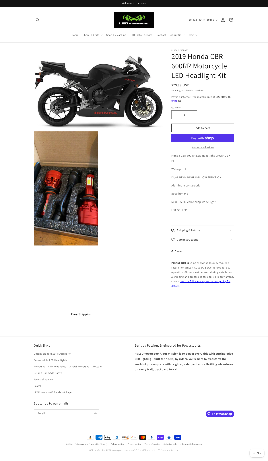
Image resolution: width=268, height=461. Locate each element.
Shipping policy (171, 444)
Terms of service (152, 444)
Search (38, 386)
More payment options (203, 147)
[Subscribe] (95, 413)
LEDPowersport (80, 444)
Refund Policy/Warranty (48, 373)
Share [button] (178, 251)
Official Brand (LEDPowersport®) (53, 353)
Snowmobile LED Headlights (50, 360)
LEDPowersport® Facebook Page (53, 392)
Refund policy (117, 444)
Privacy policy (134, 444)
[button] (38, 20)
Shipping (176, 90)
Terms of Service (43, 379)
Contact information (192, 444)
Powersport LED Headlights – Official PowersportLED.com (68, 366)
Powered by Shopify (98, 444)
